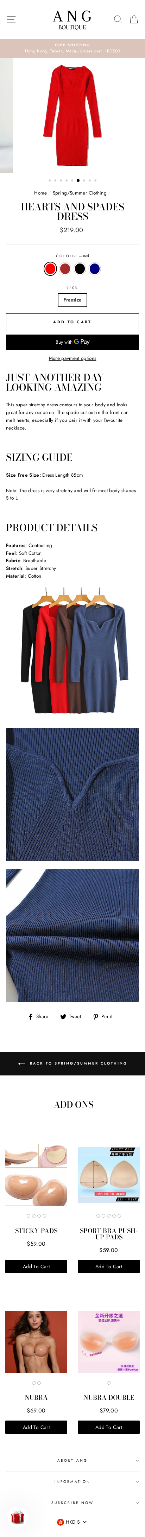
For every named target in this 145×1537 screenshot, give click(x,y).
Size (72, 287)
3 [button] (61, 181)
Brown (65, 268)
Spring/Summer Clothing (80, 192)
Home (40, 192)
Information (72, 1481)
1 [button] (50, 181)
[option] (72, 48)
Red (50, 268)
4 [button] (67, 181)
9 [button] (96, 181)
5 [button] (73, 181)
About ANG (72, 1460)
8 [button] (90, 181)
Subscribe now (72, 1502)
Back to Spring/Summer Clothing (77, 1063)
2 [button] (56, 181)
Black (80, 268)
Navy (95, 268)
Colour (72, 256)
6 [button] (78, 181)
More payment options (72, 358)
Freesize (73, 299)
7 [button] (85, 181)
